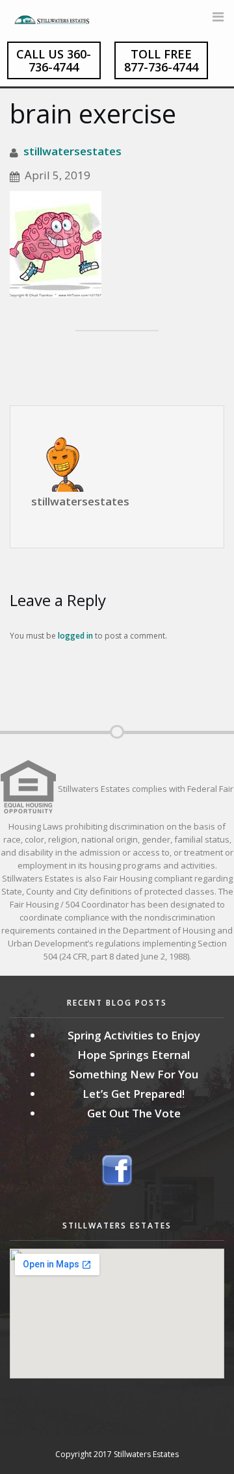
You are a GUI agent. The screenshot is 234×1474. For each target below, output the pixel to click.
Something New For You (133, 1074)
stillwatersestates (72, 151)
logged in (75, 635)
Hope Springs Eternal (133, 1054)
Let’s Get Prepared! (134, 1093)
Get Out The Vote (134, 1113)
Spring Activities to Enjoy (134, 1035)
